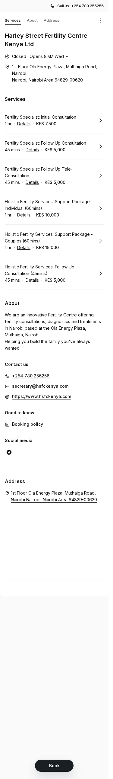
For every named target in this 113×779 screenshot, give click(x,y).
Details (23, 123)
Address (51, 20)
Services (13, 20)
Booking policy (27, 424)
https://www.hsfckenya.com (41, 396)
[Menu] (101, 20)
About (32, 20)
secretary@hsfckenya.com (40, 386)
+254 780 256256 (87, 6)
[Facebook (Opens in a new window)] (9, 452)
